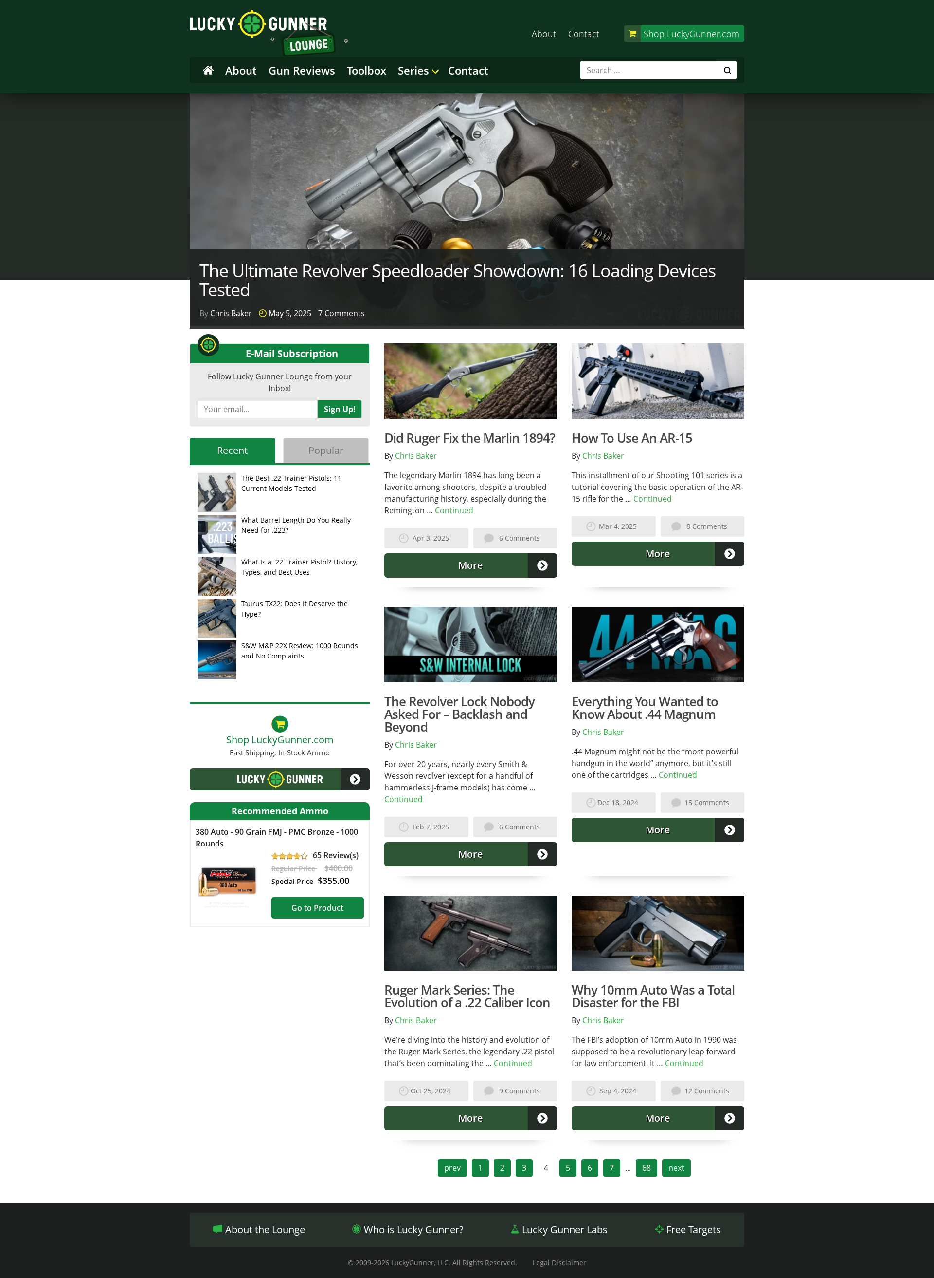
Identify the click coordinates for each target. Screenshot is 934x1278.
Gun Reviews (302, 70)
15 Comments (706, 802)
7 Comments (341, 313)
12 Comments (706, 1090)
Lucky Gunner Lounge (269, 33)
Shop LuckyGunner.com (691, 33)
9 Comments (519, 1090)
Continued (454, 510)
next (676, 1168)
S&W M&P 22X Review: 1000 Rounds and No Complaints (299, 650)
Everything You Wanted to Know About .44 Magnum (645, 708)
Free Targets (692, 1229)
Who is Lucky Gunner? (412, 1229)
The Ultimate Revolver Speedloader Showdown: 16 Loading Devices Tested (457, 280)
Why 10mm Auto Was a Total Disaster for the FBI (653, 996)
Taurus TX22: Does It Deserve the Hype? (294, 609)
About (544, 33)
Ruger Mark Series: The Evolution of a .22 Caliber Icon (467, 996)
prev (452, 1168)
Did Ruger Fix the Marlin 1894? (469, 438)
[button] (280, 779)
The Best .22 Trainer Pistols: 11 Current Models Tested (291, 483)
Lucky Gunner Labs (564, 1229)
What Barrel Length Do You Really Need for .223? (296, 525)
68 (646, 1168)
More (470, 565)
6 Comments (519, 538)
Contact (583, 33)
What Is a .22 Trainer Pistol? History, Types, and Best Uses (299, 567)
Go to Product (317, 907)
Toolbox (366, 70)
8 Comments (706, 526)
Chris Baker (231, 313)
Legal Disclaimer (559, 1262)
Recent (232, 450)
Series (413, 70)
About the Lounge (264, 1229)
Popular (325, 450)
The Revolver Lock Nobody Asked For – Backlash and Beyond (459, 714)
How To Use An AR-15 (632, 438)
